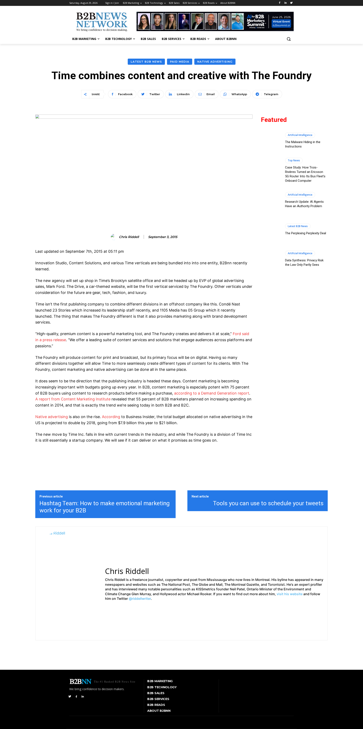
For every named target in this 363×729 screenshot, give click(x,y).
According (111, 417)
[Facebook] (279, 3)
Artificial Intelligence (300, 135)
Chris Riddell (129, 237)
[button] (289, 39)
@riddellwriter (140, 598)
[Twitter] (291, 3)
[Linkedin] (285, 3)
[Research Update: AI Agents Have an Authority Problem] (271, 200)
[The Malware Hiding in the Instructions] (271, 140)
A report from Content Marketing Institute (72, 399)
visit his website (289, 594)
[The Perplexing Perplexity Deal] (271, 229)
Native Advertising (215, 61)
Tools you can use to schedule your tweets (268, 503)
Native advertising (51, 417)
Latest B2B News (146, 61)
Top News (294, 160)
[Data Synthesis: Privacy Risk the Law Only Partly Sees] (271, 259)
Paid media (179, 61)
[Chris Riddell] (114, 237)
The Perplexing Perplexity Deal (305, 233)
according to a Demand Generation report (211, 393)
